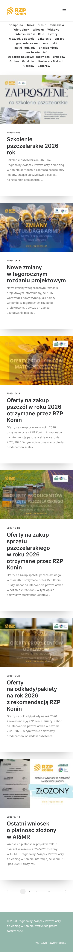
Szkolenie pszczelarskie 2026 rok (32, 146)
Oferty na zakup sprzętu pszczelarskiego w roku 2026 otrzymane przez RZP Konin (35, 551)
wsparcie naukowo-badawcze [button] (29, 56)
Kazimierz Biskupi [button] (50, 61)
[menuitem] (16, 25)
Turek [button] (31, 25)
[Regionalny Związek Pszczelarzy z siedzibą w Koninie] (19, 10)
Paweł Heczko (57, 942)
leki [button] (54, 43)
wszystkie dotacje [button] (21, 38)
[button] (64, 10)
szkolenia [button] (44, 38)
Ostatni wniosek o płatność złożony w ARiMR (31, 830)
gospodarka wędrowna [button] (32, 43)
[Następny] (64, 892)
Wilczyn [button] (38, 29)
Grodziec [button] (28, 61)
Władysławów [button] (25, 34)
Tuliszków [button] (57, 25)
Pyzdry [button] (52, 34)
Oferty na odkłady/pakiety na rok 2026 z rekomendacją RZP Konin (33, 695)
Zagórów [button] (44, 65)
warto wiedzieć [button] (36, 52)
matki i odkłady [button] (25, 47)
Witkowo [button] (53, 29)
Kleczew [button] (28, 65)
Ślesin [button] (42, 25)
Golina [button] (14, 61)
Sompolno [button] (16, 25)
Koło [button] (41, 34)
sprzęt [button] (59, 38)
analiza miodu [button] (49, 47)
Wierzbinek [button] (21, 29)
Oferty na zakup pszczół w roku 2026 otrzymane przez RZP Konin (35, 410)
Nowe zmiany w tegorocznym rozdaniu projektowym (36, 274)
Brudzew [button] (59, 56)
